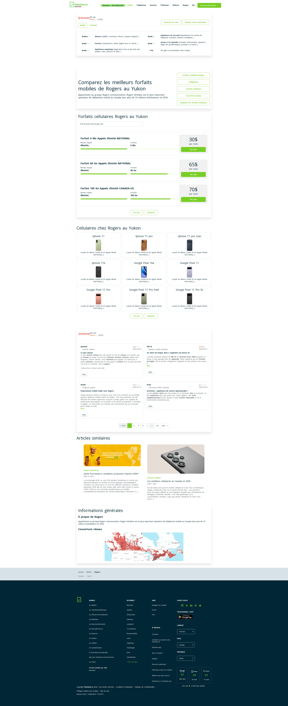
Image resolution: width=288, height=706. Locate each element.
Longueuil (130, 624)
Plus (148, 366)
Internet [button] (93, 25)
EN (193, 5)
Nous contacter (157, 653)
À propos (156, 628)
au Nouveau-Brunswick (97, 624)
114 (157, 425)
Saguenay (130, 643)
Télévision (164, 5)
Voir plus (136, 212)
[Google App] (194, 617)
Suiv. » (164, 425)
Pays (179, 638)
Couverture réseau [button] (193, 96)
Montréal (92, 670)
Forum (154, 610)
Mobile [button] (83, 25)
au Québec (93, 643)
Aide (154, 600)
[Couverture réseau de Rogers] (144, 547)
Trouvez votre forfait (208, 5)
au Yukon (92, 662)
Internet (131, 600)
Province (181, 652)
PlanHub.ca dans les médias (162, 670)
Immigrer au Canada (159, 605)
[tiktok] (197, 606)
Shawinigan (131, 648)
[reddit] (201, 606)
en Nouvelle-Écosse (96, 629)
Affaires (176, 5)
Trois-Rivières (131, 629)
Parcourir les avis (171, 22)
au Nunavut (93, 634)
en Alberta (92, 605)
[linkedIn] (192, 606)
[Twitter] (188, 606)
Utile (84, 374)
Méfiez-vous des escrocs (161, 675)
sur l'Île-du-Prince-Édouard (98, 615)
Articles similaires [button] (193, 89)
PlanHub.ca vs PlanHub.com (161, 681)
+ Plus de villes (132, 662)
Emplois (154, 659)
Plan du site (104, 691)
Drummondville (132, 634)
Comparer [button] (151, 212)
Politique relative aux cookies (87, 691)
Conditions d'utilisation (124, 687)
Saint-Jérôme (131, 657)
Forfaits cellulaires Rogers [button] (193, 75)
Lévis (128, 652)
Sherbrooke (131, 615)
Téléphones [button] (193, 82)
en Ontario (93, 638)
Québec (129, 610)
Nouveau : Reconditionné (113, 5)
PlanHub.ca (88, 687)
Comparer (151, 316)
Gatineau (130, 619)
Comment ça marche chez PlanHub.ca (161, 641)
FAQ (153, 615)
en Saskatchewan (95, 648)
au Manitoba (93, 619)
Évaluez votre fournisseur (195, 22)
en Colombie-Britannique (97, 610)
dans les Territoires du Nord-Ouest (101, 657)
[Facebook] (179, 606)
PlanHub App (156, 647)
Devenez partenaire (159, 664)
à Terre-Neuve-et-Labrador (98, 652)
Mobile (92, 600)
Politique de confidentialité (144, 687)
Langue (180, 625)
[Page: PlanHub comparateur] (79, 5)
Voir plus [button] (193, 149)
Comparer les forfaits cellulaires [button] (193, 103)
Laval (128, 638)
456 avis (93, 333)
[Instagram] (183, 606)
